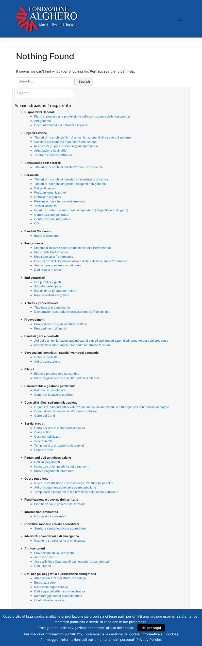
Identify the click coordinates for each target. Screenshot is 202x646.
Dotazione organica (47, 197)
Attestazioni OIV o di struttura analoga (60, 578)
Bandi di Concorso (46, 235)
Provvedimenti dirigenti (50, 328)
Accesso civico (44, 557)
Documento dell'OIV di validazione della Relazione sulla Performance (81, 261)
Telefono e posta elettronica (53, 155)
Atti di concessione (47, 361)
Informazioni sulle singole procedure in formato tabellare (72, 345)
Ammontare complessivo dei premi (57, 265)
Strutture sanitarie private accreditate (60, 528)
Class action (42, 432)
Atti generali (42, 121)
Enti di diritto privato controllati (55, 291)
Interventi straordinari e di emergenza (59, 540)
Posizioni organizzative (50, 192)
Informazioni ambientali (50, 516)
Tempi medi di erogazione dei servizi (59, 445)
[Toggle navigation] (180, 19)
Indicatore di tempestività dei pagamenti (61, 466)
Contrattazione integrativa (52, 219)
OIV (36, 223)
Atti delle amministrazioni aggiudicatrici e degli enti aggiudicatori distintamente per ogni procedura (101, 340)
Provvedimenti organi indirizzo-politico (60, 324)
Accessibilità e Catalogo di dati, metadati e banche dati (72, 561)
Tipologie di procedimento (52, 307)
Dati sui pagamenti (47, 462)
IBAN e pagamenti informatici (54, 471)
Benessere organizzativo (51, 587)
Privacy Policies (149, 640)
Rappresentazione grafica (51, 295)
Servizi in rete (43, 441)
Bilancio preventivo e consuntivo (56, 373)
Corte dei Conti (44, 415)
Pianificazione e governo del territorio (59, 504)
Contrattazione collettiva (51, 214)
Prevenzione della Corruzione (54, 553)
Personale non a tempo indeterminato (59, 201)
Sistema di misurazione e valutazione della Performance (72, 248)
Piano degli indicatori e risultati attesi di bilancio (67, 378)
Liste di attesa (43, 450)
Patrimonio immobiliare (50, 390)
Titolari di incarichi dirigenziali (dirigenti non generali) (70, 184)
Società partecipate (47, 286)
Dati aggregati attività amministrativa (59, 591)
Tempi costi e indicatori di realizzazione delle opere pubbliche (76, 492)
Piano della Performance (51, 252)
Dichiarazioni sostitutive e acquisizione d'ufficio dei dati (72, 311)
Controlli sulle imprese (49, 600)
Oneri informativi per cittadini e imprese (61, 125)
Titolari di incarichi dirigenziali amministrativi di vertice (71, 179)
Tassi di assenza (45, 206)
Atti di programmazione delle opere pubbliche (65, 487)
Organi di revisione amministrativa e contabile (65, 411)
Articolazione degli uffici (50, 150)
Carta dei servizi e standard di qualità (59, 428)
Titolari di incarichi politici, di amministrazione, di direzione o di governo (83, 137)
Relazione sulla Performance (53, 256)
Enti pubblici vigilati (47, 282)
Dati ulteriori (42, 566)
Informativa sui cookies (160, 634)
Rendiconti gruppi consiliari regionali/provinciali (66, 146)
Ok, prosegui (151, 628)
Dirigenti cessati (45, 188)
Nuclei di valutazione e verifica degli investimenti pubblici (73, 483)
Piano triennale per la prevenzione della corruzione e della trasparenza (82, 116)
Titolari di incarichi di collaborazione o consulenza (68, 167)
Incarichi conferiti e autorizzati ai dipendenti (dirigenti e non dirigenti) (81, 210)
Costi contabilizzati (47, 436)
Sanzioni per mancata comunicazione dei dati (65, 142)
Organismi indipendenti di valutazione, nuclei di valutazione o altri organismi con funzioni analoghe (101, 407)
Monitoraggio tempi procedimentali (58, 596)
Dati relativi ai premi (48, 270)
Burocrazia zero (45, 582)
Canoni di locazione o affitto (53, 394)
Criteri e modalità (46, 357)
